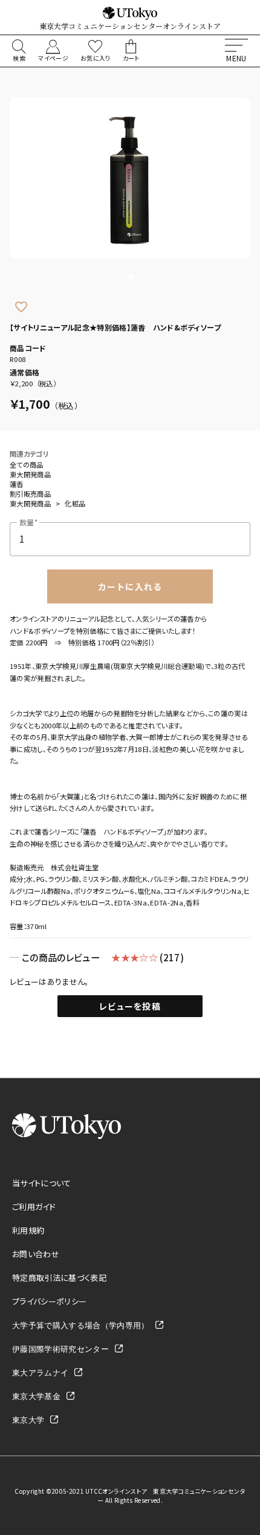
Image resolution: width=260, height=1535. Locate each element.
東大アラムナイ (40, 1372)
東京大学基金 (36, 1396)
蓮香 (17, 484)
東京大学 (28, 1419)
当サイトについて (41, 1183)
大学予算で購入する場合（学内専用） (80, 1325)
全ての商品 (27, 464)
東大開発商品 (30, 474)
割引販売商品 (30, 494)
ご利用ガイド (34, 1206)
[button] (130, 277)
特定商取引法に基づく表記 (59, 1277)
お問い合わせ (35, 1254)
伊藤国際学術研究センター (60, 1348)
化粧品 (75, 503)
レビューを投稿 (130, 1006)
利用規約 (28, 1230)
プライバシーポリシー (49, 1301)
